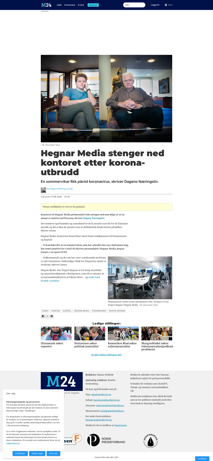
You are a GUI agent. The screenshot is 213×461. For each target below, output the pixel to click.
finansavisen (99, 311)
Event (81, 5)
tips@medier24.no (101, 394)
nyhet (45, 311)
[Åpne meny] (169, 5)
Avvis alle (53, 453)
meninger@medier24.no (107, 400)
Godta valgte (37, 453)
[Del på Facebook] (43, 316)
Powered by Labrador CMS (106, 457)
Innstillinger (202, 459)
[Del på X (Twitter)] (47, 316)
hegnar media (81, 311)
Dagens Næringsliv (93, 218)
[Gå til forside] (46, 5)
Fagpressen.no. (13, 443)
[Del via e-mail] (52, 316)
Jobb (59, 5)
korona (56, 311)
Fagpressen (120, 425)
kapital (67, 311)
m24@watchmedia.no (112, 411)
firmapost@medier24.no (99, 420)
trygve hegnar (117, 311)
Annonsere (69, 5)
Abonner (93, 5)
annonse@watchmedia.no (110, 405)
